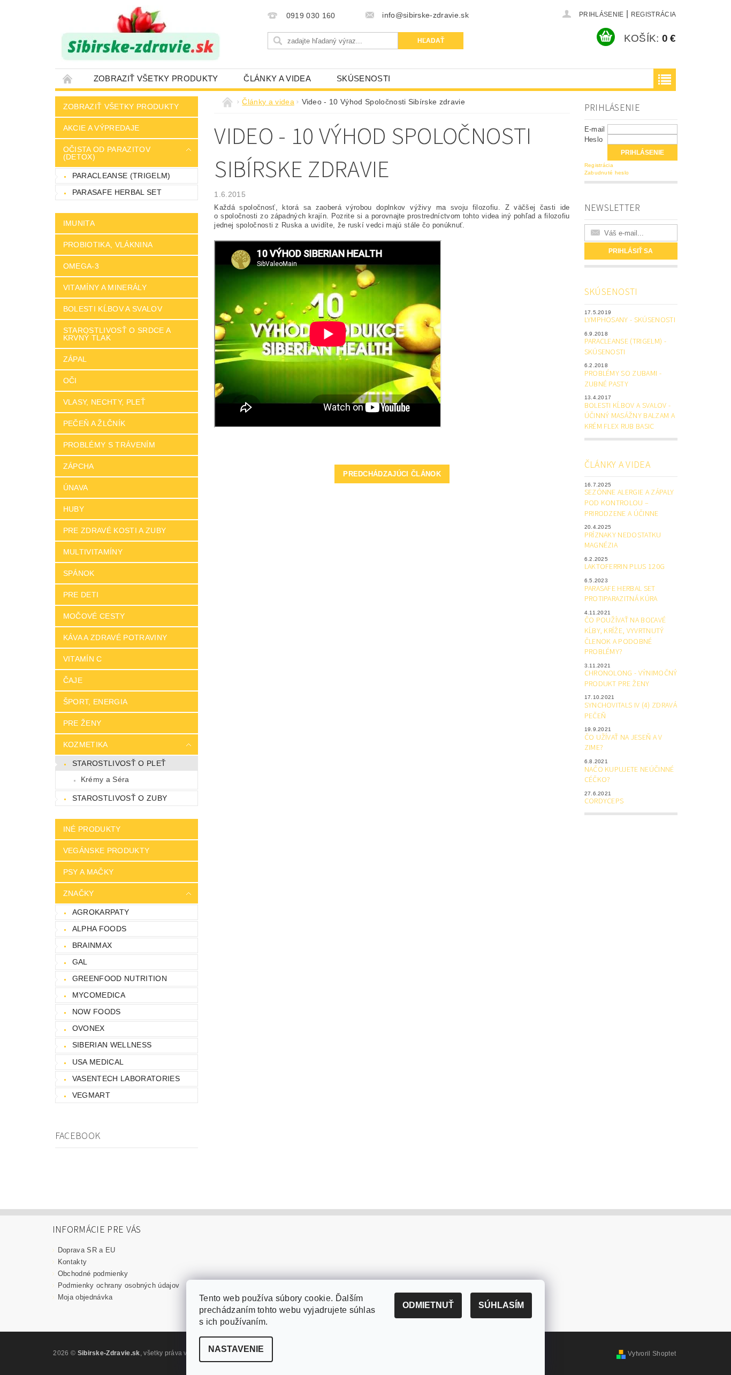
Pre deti (81, 594)
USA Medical (98, 1062)
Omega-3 (81, 266)
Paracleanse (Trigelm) (121, 175)
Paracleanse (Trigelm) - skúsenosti (625, 347)
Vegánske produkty (106, 850)
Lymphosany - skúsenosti (629, 320)
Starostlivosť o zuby (119, 798)
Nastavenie (236, 1349)
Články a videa (276, 78)
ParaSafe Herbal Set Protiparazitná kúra (621, 594)
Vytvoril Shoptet (652, 1353)
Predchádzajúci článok (392, 474)
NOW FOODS (96, 1011)
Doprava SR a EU (87, 1250)
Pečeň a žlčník (94, 423)
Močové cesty (94, 616)
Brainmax (92, 945)
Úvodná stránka (68, 78)
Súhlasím (501, 1305)
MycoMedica (98, 995)
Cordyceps (604, 801)
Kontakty (72, 1262)
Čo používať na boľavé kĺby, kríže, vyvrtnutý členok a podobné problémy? (625, 636)
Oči (70, 380)
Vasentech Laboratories (126, 1078)
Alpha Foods (99, 928)
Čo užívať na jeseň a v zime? (623, 743)
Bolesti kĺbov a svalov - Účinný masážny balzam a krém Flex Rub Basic (629, 416)
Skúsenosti (363, 78)
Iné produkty (92, 829)
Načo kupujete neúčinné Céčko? (629, 775)
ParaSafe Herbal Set (117, 192)
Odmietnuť (428, 1305)
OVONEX (88, 1028)
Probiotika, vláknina (108, 244)
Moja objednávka (85, 1297)
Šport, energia (95, 701)
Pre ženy (82, 723)
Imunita (79, 223)
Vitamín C (82, 659)
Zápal (75, 359)
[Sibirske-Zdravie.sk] (140, 33)
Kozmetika (85, 744)
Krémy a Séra (105, 779)
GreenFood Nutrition (119, 978)
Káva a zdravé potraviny (115, 637)
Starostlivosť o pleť (119, 763)
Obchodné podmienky (93, 1274)
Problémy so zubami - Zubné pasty (622, 379)
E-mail (594, 129)
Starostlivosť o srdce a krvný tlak (117, 334)
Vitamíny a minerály (105, 287)
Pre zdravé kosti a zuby (114, 530)
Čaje (72, 680)
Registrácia (653, 14)
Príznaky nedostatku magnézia (622, 540)
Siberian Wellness (111, 1044)
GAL (80, 962)
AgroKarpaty (101, 912)
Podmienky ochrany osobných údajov (119, 1285)
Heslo (593, 139)
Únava (75, 487)
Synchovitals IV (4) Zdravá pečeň (630, 710)
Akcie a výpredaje (101, 128)
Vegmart (91, 1095)
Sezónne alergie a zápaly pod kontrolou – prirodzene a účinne (629, 503)
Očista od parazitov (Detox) (106, 153)
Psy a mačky (88, 872)
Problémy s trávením (109, 444)
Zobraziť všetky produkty (156, 78)
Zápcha (78, 466)
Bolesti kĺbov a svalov (112, 309)
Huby (73, 509)
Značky (78, 893)
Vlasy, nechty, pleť (104, 402)
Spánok (79, 573)
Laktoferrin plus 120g (624, 566)
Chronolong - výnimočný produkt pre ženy (630, 678)
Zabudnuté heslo (606, 173)
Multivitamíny (93, 552)
